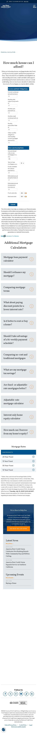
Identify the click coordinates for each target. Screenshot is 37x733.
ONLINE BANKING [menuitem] (14, 656)
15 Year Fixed (7, 461)
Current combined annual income (13, 93)
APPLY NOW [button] (8, 42)
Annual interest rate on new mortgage (12, 153)
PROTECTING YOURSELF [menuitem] (15, 630)
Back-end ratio (12, 196)
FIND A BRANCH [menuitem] (15, 653)
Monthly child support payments (13, 101)
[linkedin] (32, 694)
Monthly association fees (12, 125)
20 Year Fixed (7, 457)
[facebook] (5, 694)
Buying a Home (11, 583)
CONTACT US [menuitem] (14, 658)
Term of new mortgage (12, 163)
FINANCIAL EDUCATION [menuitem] (14, 628)
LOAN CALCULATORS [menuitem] (14, 635)
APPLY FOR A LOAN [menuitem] (14, 651)
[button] (18, 528)
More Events (9, 577)
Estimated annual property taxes (13, 177)
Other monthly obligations (13, 136)
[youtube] (21, 694)
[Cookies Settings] (3, 729)
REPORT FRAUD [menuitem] (15, 637)
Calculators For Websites (12, 236)
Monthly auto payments (11, 109)
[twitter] (10, 694)
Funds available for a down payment (12, 168)
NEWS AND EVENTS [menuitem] (14, 632)
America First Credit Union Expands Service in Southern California (16, 564)
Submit (13, 204)
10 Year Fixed (7, 470)
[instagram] (16, 694)
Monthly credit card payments (13, 117)
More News (9, 543)
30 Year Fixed (7, 465)
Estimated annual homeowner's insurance (13, 185)
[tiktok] (26, 694)
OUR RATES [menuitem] (14, 648)
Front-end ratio (12, 193)
